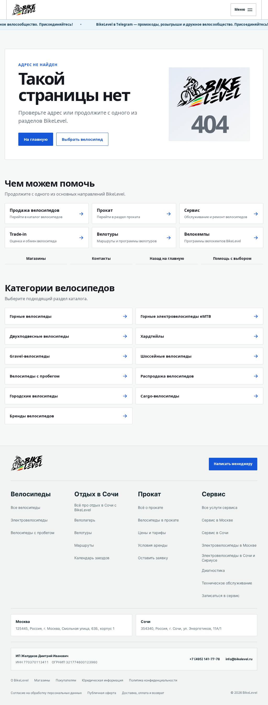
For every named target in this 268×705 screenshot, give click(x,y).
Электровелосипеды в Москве (229, 545)
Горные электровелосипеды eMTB (176, 316)
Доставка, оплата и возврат (143, 693)
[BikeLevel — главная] (35, 463)
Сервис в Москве (217, 520)
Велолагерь (84, 520)
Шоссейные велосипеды (166, 356)
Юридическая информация (102, 680)
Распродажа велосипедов (167, 376)
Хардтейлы (152, 336)
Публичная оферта (101, 693)
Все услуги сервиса (219, 507)
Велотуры (83, 532)
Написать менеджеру (233, 463)
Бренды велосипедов (32, 415)
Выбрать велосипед (82, 139)
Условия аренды (153, 545)
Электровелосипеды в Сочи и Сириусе (228, 557)
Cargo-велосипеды (160, 396)
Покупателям (66, 680)
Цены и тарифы (152, 532)
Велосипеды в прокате (158, 520)
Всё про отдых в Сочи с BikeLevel (95, 507)
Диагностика (213, 570)
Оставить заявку (153, 558)
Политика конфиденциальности (153, 680)
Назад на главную (167, 258)
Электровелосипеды (29, 520)
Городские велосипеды (34, 396)
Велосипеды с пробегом (35, 376)
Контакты (101, 258)
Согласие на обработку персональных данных (46, 693)
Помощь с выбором (232, 258)
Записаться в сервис (220, 595)
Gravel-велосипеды (30, 356)
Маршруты (84, 545)
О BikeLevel (20, 680)
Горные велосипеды (31, 316)
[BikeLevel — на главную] (30, 9)
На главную (36, 139)
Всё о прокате (150, 507)
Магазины (36, 258)
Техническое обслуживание (227, 583)
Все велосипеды (25, 507)
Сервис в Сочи (215, 532)
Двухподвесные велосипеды (39, 336)
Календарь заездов (91, 558)
